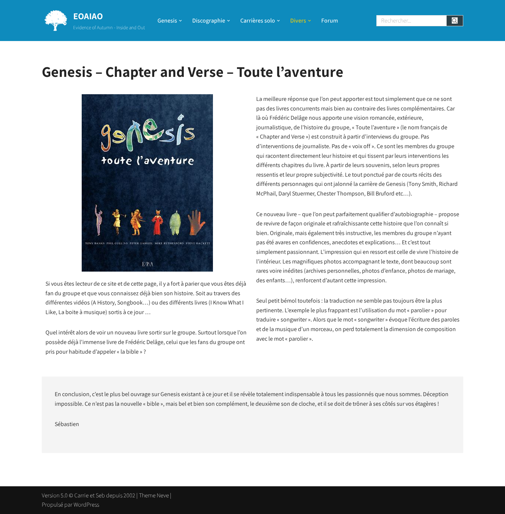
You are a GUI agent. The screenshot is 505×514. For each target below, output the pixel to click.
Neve (163, 495)
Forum (329, 20)
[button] (180, 20)
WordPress (86, 504)
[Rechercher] (455, 20)
